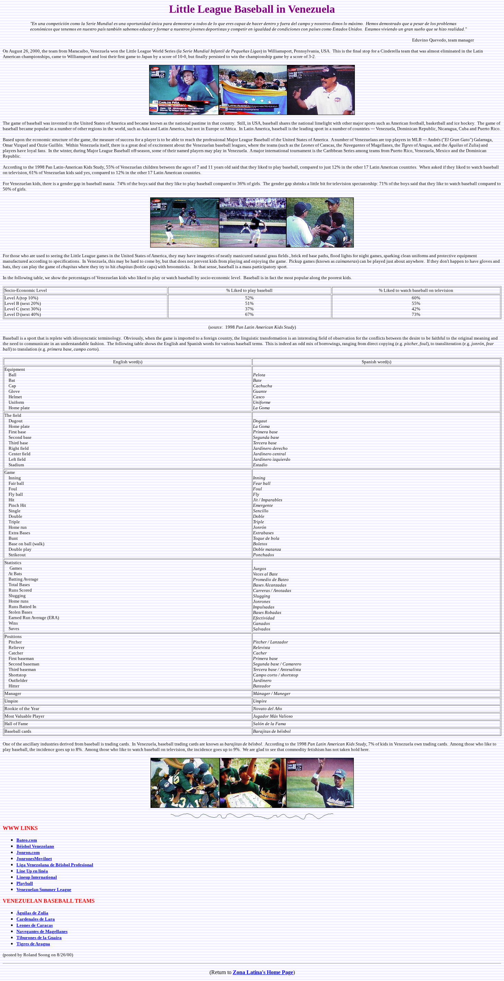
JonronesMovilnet (34, 858)
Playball (24, 883)
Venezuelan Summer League (43, 889)
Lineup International (36, 877)
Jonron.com (28, 852)
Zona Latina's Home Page (263, 972)
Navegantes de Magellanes (42, 931)
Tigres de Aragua (33, 943)
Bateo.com (26, 840)
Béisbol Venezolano (35, 846)
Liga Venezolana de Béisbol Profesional (54, 864)
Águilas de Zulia (32, 912)
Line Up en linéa (32, 871)
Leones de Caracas (34, 925)
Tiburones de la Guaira (39, 937)
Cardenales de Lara (35, 919)
